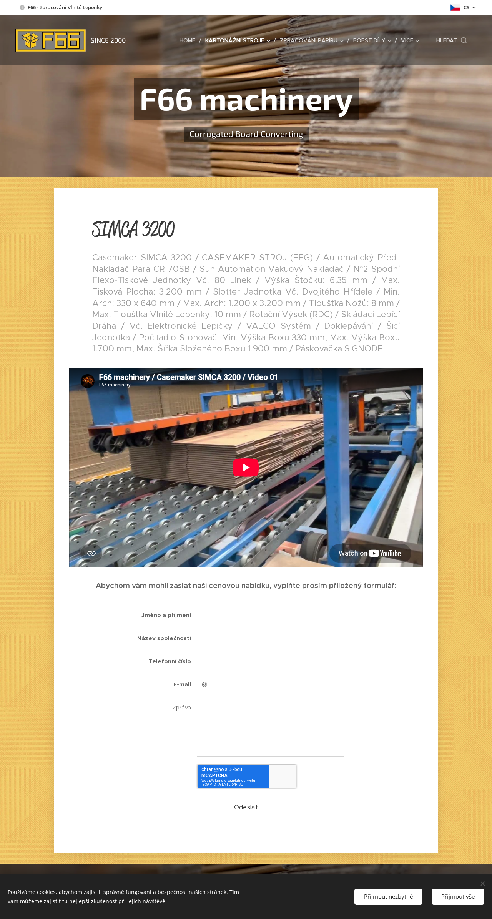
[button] (452, 40)
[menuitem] (189, 40)
